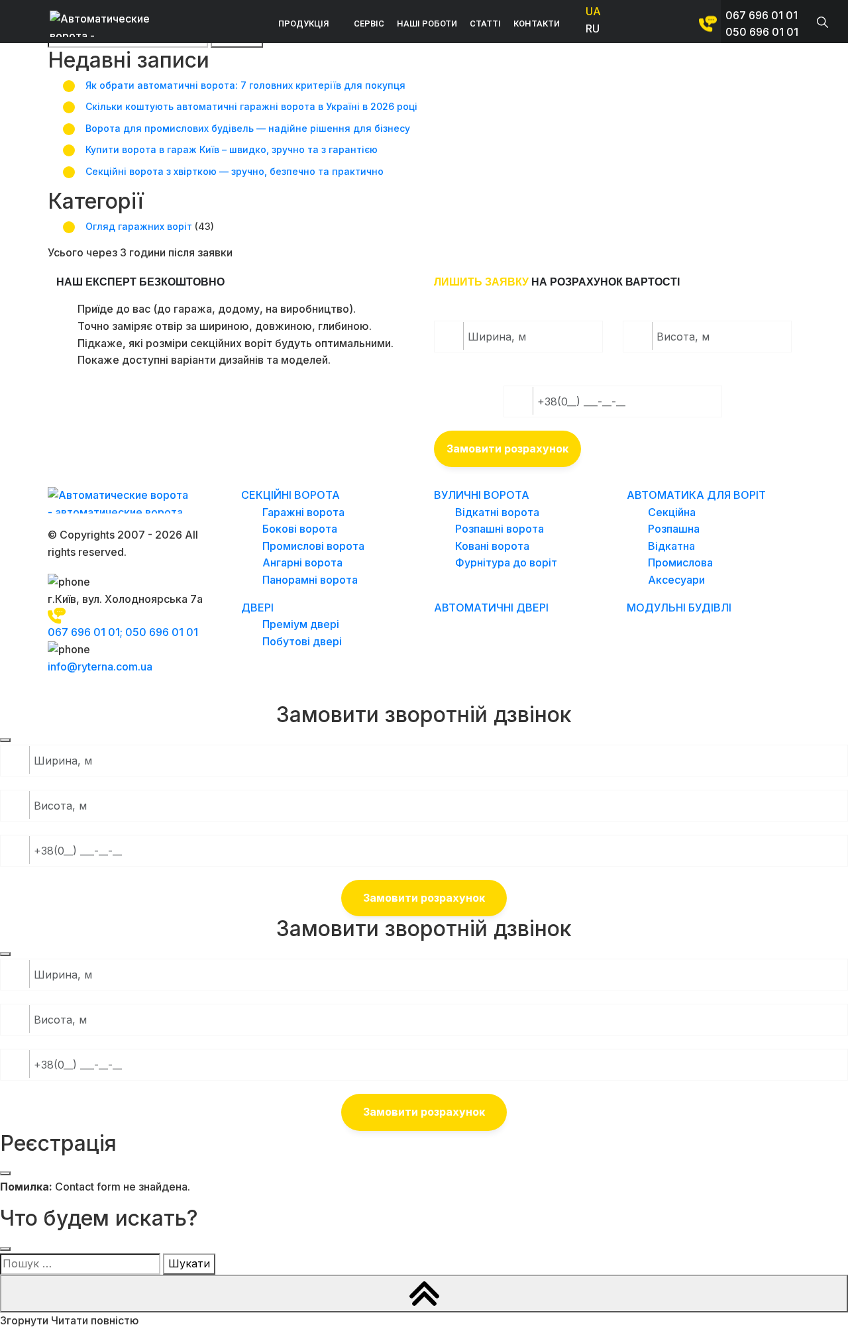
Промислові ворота (313, 546)
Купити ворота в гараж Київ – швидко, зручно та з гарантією (231, 149)
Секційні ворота (290, 495)
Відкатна (671, 546)
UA (593, 11)
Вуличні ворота (481, 495)
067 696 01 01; (86, 632)
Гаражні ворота (303, 512)
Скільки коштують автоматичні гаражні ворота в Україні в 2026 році (251, 106)
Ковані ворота (492, 546)
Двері (257, 607)
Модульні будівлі (679, 607)
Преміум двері (300, 624)
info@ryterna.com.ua (100, 666)
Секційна (672, 512)
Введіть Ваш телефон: (574, 374)
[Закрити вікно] (5, 740)
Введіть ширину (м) (497, 309)
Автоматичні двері (491, 607)
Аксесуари (676, 579)
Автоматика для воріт (696, 495)
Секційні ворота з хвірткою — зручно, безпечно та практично (234, 171)
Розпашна (674, 528)
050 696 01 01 (761, 31)
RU (593, 28)
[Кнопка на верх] (424, 1293)
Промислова (680, 562)
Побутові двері (302, 641)
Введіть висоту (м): (686, 309)
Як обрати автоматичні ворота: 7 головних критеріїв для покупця (245, 85)
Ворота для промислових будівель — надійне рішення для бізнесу (247, 128)
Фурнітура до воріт (506, 562)
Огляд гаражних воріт (138, 226)
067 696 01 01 (761, 15)
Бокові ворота (299, 528)
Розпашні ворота (499, 528)
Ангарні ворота (302, 562)
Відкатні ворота (497, 512)
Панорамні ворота (310, 579)
